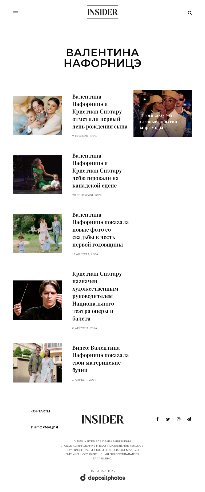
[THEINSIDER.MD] (102, 12)
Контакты (40, 411)
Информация (44, 427)
